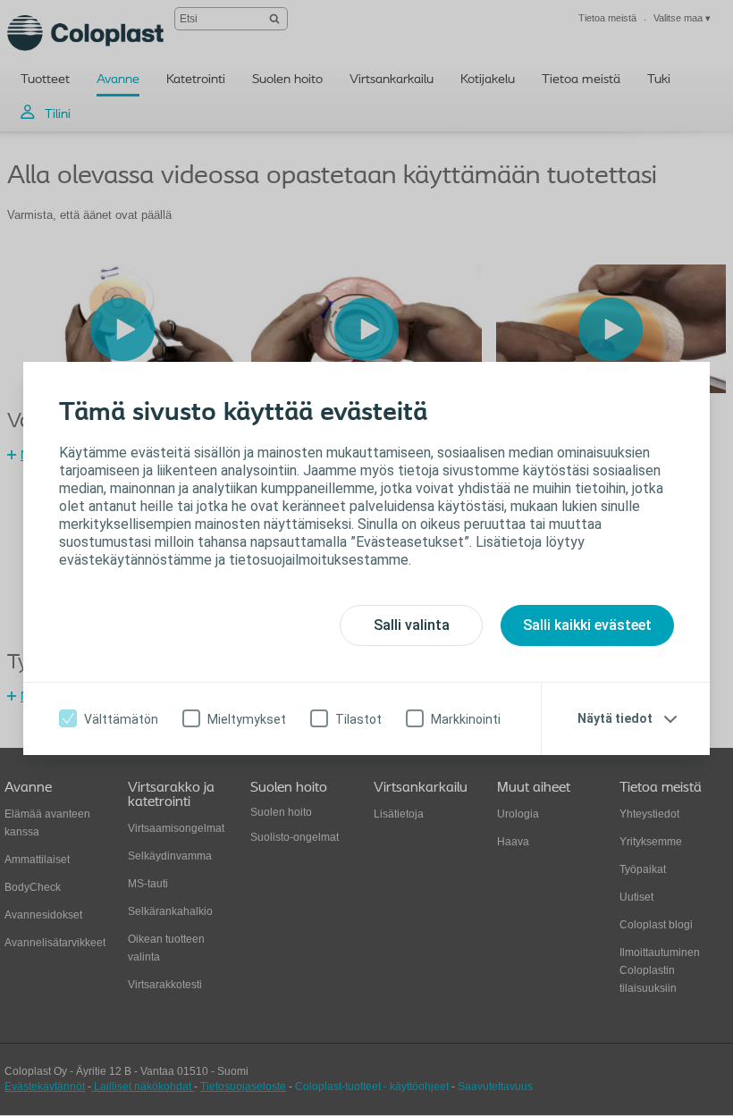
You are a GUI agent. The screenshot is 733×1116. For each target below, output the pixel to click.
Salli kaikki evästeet (587, 625)
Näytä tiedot (615, 718)
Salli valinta (412, 625)
